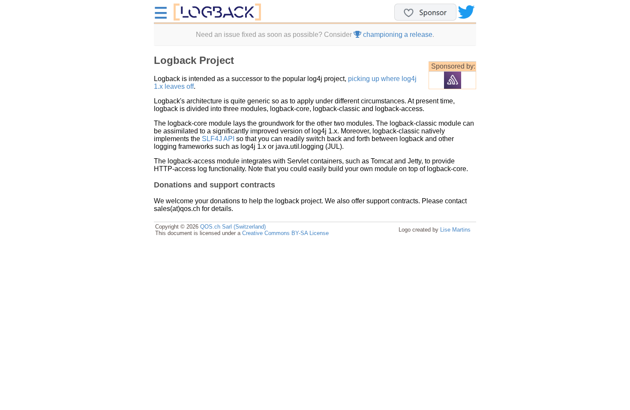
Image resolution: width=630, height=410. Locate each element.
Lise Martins (455, 229)
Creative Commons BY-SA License (285, 233)
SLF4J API (218, 138)
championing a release (396, 34)
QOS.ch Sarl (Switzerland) (233, 226)
